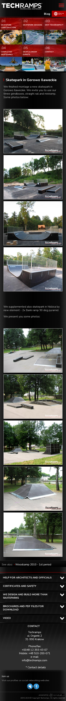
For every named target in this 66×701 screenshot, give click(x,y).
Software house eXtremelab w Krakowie (57, 695)
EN (60, 13)
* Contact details (36, 667)
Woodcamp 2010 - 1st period (33, 564)
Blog (47, 14)
